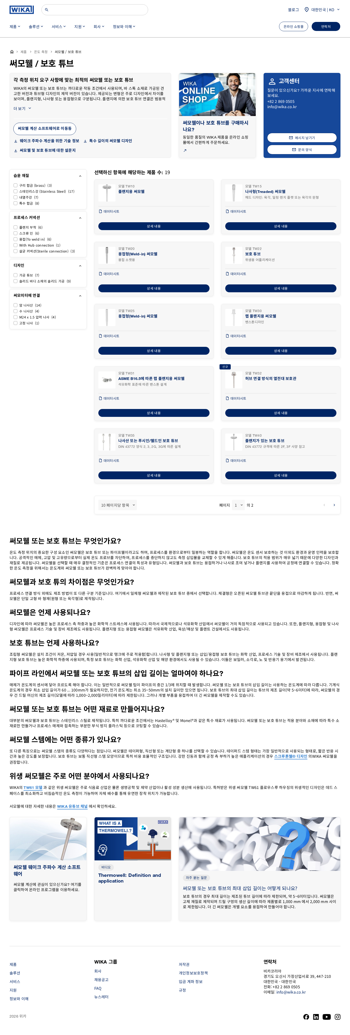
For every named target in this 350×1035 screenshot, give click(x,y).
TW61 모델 (33, 788)
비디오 (106, 867)
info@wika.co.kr (282, 106)
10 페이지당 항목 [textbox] (115, 505)
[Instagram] (337, 1017)
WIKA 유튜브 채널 (72, 806)
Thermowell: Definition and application (129, 878)
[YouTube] (327, 1017)
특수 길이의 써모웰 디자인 (110, 141)
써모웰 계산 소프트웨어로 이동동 (45, 128)
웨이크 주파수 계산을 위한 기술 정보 (49, 141)
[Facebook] (306, 1017)
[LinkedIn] (316, 1017)
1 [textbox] (236, 505)
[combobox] (117, 505)
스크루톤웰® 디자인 (290, 756)
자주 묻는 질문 (196, 878)
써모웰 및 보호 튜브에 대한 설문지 (48, 150)
